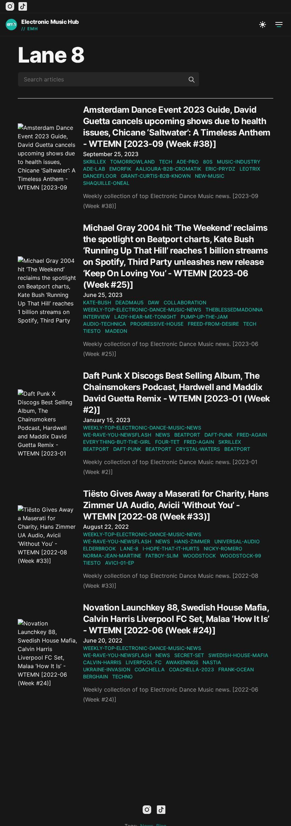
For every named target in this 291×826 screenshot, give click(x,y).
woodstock (199, 556)
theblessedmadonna (234, 310)
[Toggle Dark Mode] (262, 24)
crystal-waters (198, 449)
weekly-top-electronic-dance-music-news (142, 310)
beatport (187, 435)
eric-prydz (220, 169)
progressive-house (156, 324)
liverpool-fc (143, 662)
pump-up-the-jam (204, 317)
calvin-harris (102, 662)
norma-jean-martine (112, 556)
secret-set (189, 655)
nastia (212, 662)
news (162, 435)
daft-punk (218, 435)
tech (165, 162)
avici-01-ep (119, 563)
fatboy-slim (162, 556)
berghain (95, 676)
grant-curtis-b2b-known (156, 176)
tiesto (92, 331)
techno (122, 676)
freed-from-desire (213, 324)
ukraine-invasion (106, 669)
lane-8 (129, 548)
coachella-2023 (191, 669)
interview (96, 317)
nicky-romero (223, 548)
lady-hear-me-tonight (145, 317)
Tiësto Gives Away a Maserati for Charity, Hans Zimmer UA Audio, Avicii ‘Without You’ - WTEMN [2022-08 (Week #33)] (175, 505)
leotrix (250, 169)
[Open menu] (279, 24)
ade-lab (94, 169)
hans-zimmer (192, 541)
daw (153, 302)
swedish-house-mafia (238, 655)
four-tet (167, 442)
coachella (149, 669)
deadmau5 (129, 302)
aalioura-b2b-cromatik (168, 169)
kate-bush (97, 302)
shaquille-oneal (106, 183)
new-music (209, 176)
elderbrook (99, 548)
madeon (116, 331)
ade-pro (187, 162)
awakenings (182, 662)
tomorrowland (132, 162)
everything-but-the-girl (117, 442)
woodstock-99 (240, 556)
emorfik (120, 169)
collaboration (185, 302)
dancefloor (99, 176)
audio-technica (104, 324)
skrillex (94, 162)
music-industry (238, 162)
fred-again (252, 435)
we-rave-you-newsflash (117, 435)
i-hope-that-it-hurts (171, 548)
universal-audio (237, 541)
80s (208, 162)
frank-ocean (236, 669)
